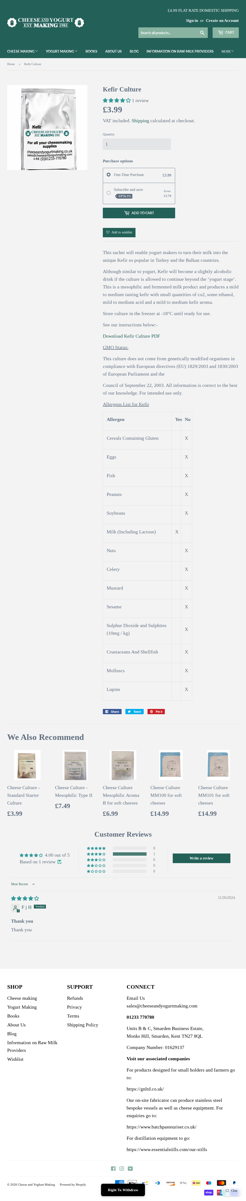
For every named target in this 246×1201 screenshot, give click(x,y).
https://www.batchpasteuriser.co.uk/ (162, 1126)
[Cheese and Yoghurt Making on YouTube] (130, 1168)
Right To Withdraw (123, 1190)
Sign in (192, 20)
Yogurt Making (60, 51)
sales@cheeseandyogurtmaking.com (162, 1005)
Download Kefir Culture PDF (131, 336)
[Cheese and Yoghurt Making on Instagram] (121, 1168)
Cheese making (21, 51)
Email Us (136, 998)
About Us (113, 51)
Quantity (109, 134)
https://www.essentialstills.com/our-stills (167, 1149)
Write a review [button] (202, 858)
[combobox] (173, 32)
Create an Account (222, 20)
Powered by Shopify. (73, 1184)
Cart (229, 32)
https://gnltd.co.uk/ (145, 1088)
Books (91, 51)
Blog (134, 51)
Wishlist (15, 1059)
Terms (73, 1015)
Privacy (74, 1007)
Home (11, 64)
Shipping (140, 120)
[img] (25, 898)
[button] (117, 100)
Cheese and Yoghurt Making (36, 1184)
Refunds (75, 998)
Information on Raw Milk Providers (180, 51)
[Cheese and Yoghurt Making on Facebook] (113, 1168)
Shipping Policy (82, 1024)
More (226, 51)
